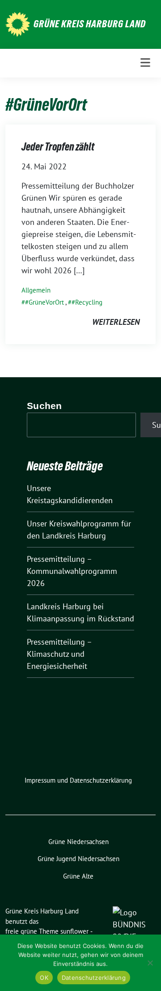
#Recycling (87, 302)
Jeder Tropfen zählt (57, 147)
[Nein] (149, 962)
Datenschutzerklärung (94, 977)
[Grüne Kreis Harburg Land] (17, 23)
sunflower (74, 931)
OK (44, 977)
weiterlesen (116, 322)
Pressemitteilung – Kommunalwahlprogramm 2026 (72, 571)
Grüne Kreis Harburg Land (90, 24)
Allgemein (36, 290)
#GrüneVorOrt (44, 302)
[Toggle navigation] (145, 63)
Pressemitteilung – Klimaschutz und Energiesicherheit (59, 654)
